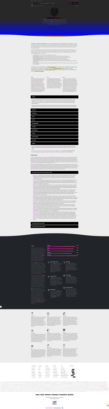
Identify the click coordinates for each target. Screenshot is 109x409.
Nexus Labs (38, 150)
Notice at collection (49, 407)
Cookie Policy (42, 394)
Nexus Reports (53, 150)
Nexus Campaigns (36, 204)
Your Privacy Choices (57, 407)
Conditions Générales (70, 394)
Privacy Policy (37, 394)
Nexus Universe (59, 150)
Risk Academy (48, 150)
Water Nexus (35, 175)
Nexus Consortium (47, 157)
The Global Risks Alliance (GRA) (70, 165)
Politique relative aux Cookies (63, 394)
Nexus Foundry (34, 150)
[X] (75, 5)
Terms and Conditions (47, 394)
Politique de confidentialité (55, 394)
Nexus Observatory (43, 150)
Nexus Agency (35, 214)
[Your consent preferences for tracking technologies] (1, 307)
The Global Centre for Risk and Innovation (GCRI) (4, 381)
